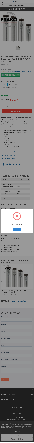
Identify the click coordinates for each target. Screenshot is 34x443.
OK (17, 229)
